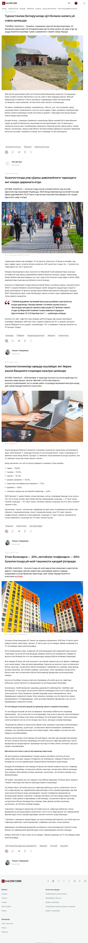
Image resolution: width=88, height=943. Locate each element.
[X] (31, 152)
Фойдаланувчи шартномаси (56, 894)
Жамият (27, 147)
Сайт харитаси (7, 923)
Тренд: (4, 8)
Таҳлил (4, 902)
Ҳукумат (64, 846)
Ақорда (22, 9)
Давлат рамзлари (52, 902)
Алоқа (4, 928)
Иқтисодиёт (6, 906)
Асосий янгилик (13, 147)
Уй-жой (53, 846)
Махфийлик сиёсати (53, 898)
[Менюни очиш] (84, 3)
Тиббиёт (20, 336)
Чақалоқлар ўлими (35, 336)
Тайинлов (30, 9)
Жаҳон (4, 911)
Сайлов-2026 (13, 9)
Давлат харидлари (53, 911)
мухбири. (19, 576)
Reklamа (5, 932)
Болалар (9, 336)
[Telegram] (18, 152)
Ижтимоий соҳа (42, 147)
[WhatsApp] (12, 152)
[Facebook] (25, 152)
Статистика (63, 336)
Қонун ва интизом (49, 9)
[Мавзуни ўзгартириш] (77, 3)
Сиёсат (4, 898)
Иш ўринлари (36, 526)
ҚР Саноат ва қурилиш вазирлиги (21, 846)
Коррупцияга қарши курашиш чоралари (60, 906)
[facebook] (64, 881)
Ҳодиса (38, 9)
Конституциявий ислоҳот (67, 9)
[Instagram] (6, 152)
